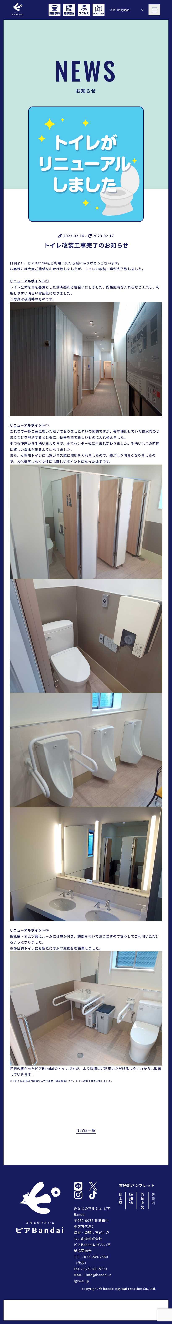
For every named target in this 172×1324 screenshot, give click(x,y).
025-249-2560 (96, 1256)
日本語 (120, 1198)
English (131, 1198)
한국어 (153, 1198)
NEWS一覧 (86, 1130)
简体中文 (142, 1201)
